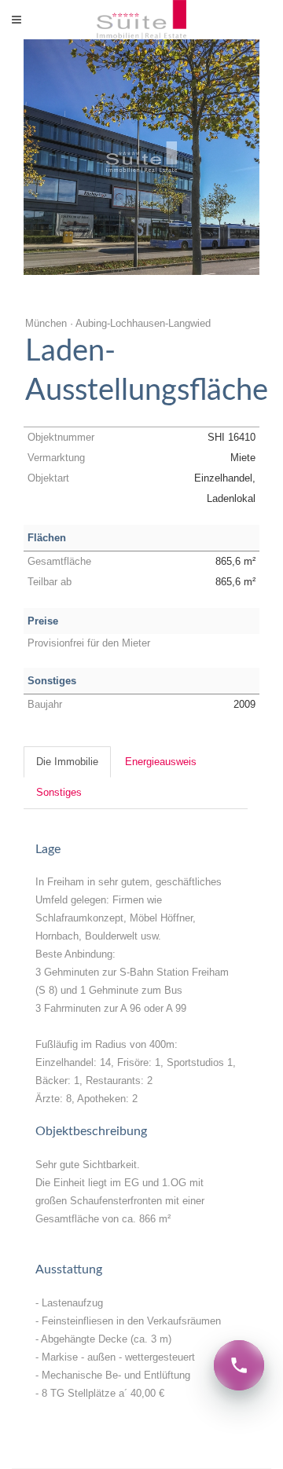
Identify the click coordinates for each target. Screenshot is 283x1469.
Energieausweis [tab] (161, 761)
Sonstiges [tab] (59, 792)
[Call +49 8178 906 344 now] (239, 1365)
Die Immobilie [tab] (67, 761)
